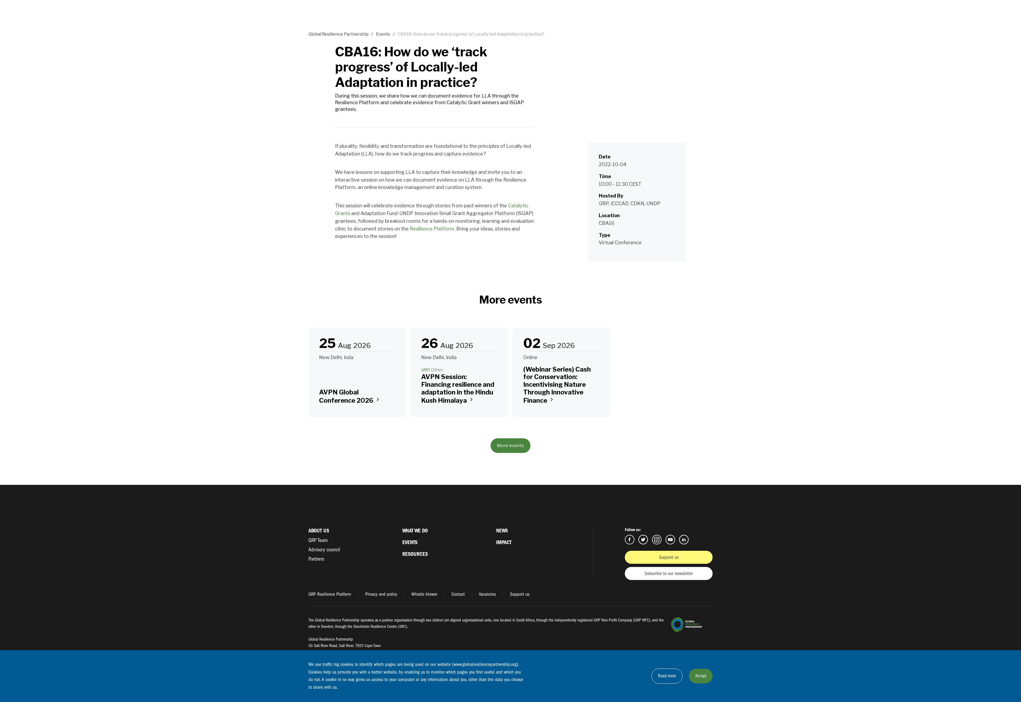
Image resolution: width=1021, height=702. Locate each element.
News (502, 531)
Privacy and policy (381, 594)
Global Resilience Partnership (338, 34)
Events (383, 34)
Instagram (657, 539)
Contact (458, 594)
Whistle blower (424, 594)
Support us (669, 557)
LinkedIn (684, 539)
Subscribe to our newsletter (669, 573)
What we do (415, 531)
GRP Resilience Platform (329, 594)
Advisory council (324, 550)
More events (510, 445)
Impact (504, 542)
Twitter (643, 539)
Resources (415, 554)
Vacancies (487, 594)
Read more (667, 675)
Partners (316, 559)
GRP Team (318, 540)
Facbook (629, 539)
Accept (700, 675)
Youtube (670, 539)
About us (318, 531)
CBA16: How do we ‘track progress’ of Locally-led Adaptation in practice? (470, 34)
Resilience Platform (432, 229)
